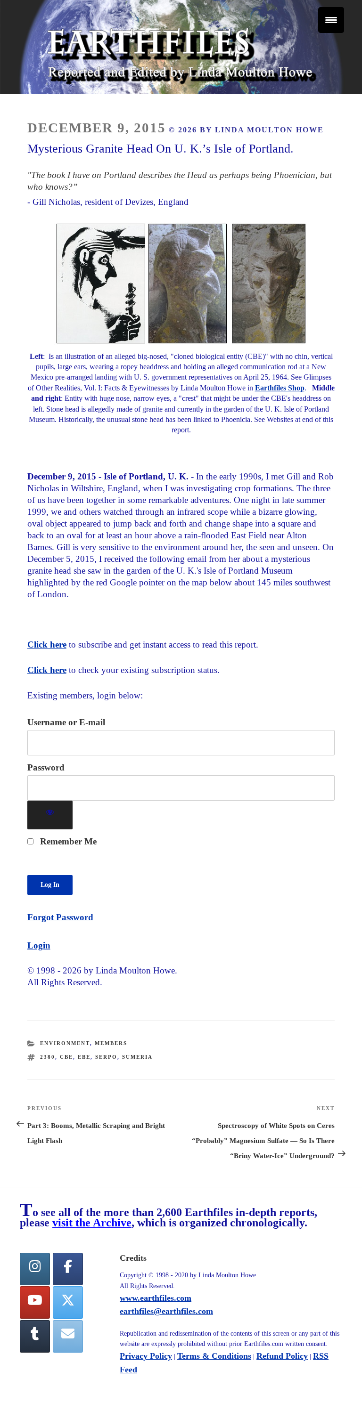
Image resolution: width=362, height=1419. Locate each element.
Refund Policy (282, 1356)
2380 (47, 1057)
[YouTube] (35, 1302)
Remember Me (67, 841)
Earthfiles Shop (279, 388)
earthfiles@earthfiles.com (166, 1311)
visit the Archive (92, 1222)
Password (46, 767)
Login (38, 945)
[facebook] (68, 1269)
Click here (46, 644)
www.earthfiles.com (155, 1298)
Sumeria (137, 1057)
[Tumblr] (35, 1336)
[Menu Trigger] (331, 20)
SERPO (106, 1057)
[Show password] (50, 815)
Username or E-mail (66, 722)
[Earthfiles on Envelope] (68, 1336)
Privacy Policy (146, 1356)
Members (111, 1043)
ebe (84, 1057)
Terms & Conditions (214, 1356)
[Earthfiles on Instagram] (35, 1269)
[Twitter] (68, 1302)
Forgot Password (60, 917)
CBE (66, 1057)
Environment (65, 1043)
